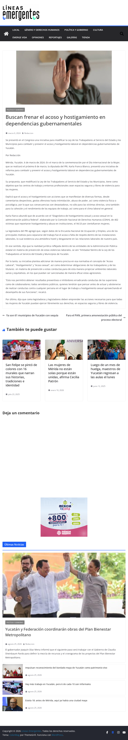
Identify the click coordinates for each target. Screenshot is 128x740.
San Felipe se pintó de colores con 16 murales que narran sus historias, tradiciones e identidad (21, 375)
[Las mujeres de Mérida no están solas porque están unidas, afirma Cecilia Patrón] (64, 342)
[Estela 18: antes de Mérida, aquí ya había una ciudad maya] (12, 704)
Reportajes (55, 37)
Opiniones (38, 37)
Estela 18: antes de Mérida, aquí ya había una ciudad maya (56, 700)
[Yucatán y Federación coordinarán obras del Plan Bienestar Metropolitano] (64, 585)
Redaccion (28, 133)
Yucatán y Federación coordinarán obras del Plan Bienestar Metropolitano (58, 632)
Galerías (72, 37)
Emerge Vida (19, 37)
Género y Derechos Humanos (42, 29)
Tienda (86, 37)
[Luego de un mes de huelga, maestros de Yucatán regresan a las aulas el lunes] (107, 342)
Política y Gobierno (76, 29)
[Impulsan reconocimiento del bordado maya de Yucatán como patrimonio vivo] (12, 671)
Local (16, 29)
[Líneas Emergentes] (6, 33)
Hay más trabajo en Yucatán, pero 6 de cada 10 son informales (58, 684)
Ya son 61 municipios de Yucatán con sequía (32, 315)
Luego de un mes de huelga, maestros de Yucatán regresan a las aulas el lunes (105, 371)
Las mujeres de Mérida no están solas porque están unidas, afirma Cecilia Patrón (63, 373)
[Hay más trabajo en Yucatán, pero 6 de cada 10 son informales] (12, 688)
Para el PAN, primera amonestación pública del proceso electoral (94, 318)
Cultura (98, 29)
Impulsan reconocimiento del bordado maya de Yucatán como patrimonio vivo (66, 667)
